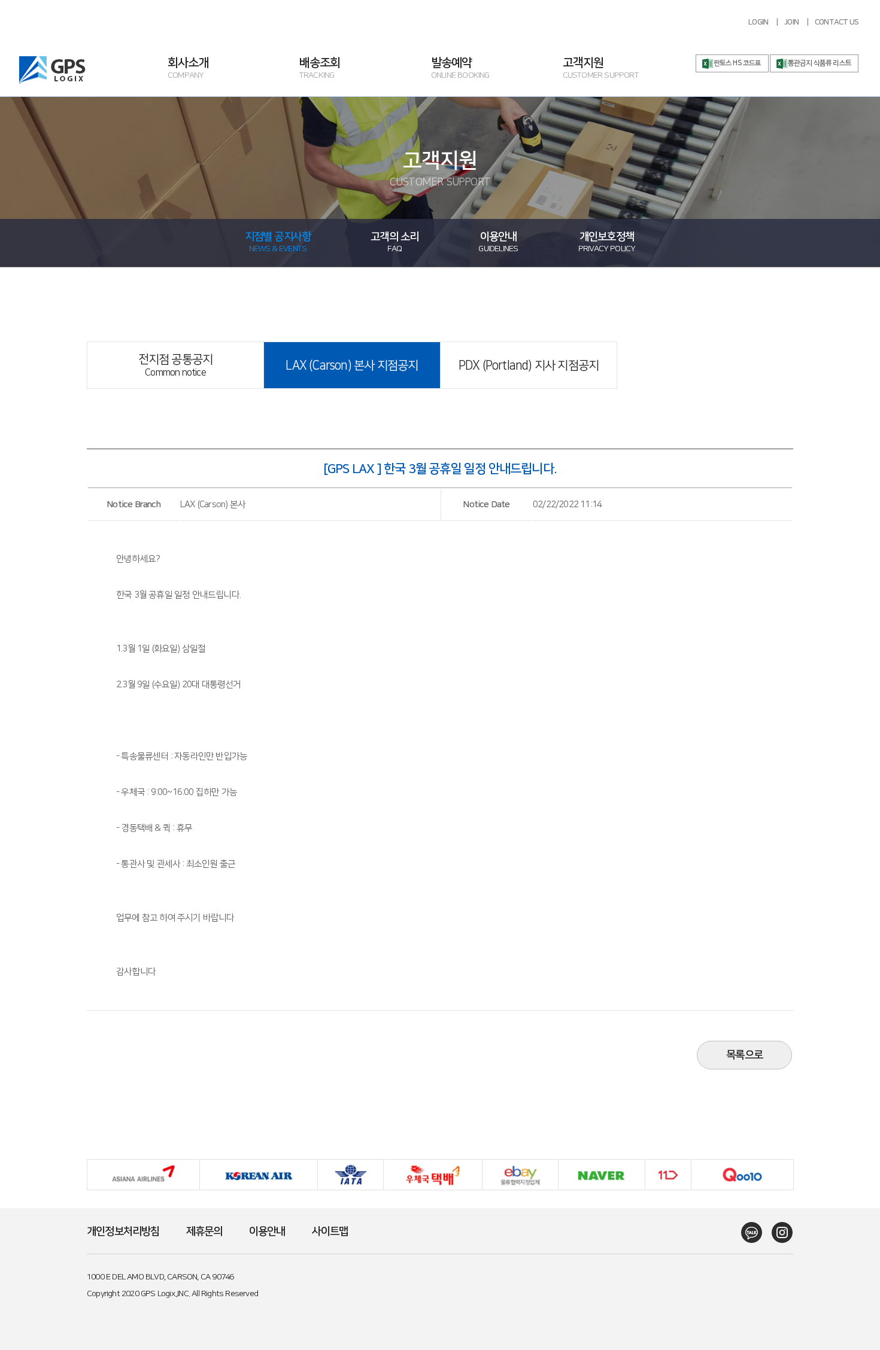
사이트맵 (330, 1232)
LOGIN (758, 22)
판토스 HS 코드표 (737, 63)
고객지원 (601, 69)
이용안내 (267, 1232)
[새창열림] (747, 1232)
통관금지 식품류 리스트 (819, 63)
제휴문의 (204, 1232)
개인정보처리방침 (123, 1232)
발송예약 (460, 69)
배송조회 (320, 69)
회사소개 (188, 69)
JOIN (791, 22)
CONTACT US (836, 22)
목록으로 (744, 1055)
